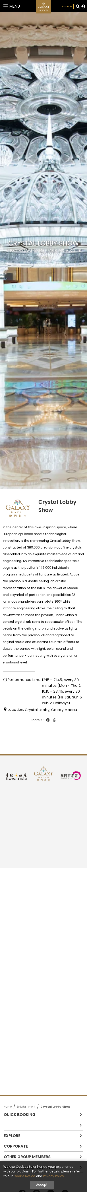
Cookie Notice (24, 1176)
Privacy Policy (53, 1176)
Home (8, 1107)
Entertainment (26, 1107)
